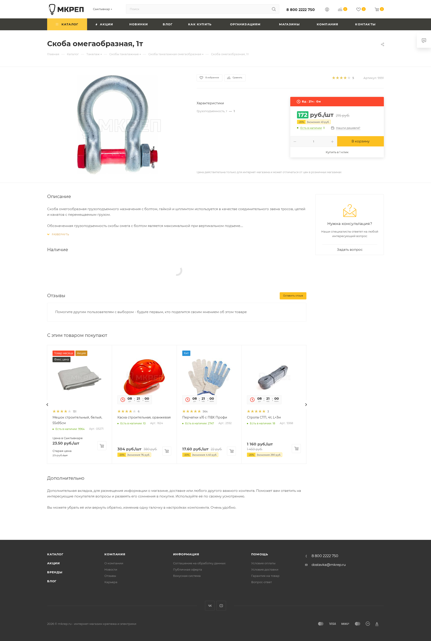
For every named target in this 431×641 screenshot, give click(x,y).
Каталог (55, 554)
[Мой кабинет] (327, 10)
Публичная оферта (187, 569)
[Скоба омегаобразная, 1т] (117, 124)
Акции (53, 563)
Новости (110, 569)
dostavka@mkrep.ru (329, 565)
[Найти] (273, 9)
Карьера (110, 582)
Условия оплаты (263, 563)
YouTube (221, 605)
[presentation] (47, 404)
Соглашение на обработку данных (199, 563)
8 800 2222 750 (300, 10)
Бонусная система (187, 576)
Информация (186, 554)
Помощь (259, 554)
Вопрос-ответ (261, 582)
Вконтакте (210, 605)
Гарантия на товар (265, 576)
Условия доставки (264, 569)
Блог (52, 581)
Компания (114, 554)
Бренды (54, 572)
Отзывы (110, 576)
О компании (113, 563)
